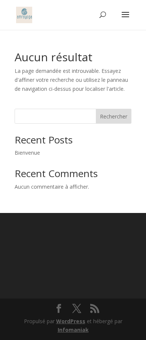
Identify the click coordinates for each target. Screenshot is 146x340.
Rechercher (113, 116)
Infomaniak (73, 329)
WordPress (70, 321)
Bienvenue (27, 152)
